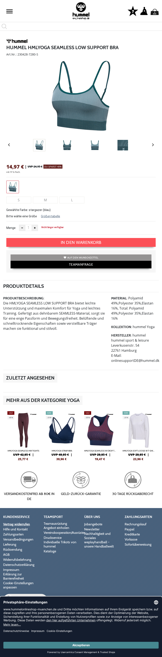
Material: (119, 298)
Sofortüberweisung (138, 544)
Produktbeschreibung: (23, 298)
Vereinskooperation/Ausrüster (64, 533)
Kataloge (50, 551)
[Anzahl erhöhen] (35, 228)
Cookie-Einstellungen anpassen (18, 585)
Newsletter (92, 529)
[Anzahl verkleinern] (22, 228)
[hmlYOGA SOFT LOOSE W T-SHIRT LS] (138, 435)
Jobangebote (93, 524)
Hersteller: (121, 335)
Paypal (129, 529)
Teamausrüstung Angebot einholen (56, 526)
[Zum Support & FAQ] (133, 10)
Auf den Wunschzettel (82, 257)
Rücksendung (12, 550)
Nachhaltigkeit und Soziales (97, 536)
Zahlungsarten (13, 534)
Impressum (11, 570)
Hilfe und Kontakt (15, 529)
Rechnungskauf (135, 524)
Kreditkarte (132, 534)
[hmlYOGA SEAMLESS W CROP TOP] (100, 435)
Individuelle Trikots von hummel (60, 544)
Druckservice (53, 538)
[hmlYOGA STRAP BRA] (62, 435)
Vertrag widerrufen (16, 524)
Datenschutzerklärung (18, 565)
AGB (6, 555)
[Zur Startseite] (81, 11)
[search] (81, 26)
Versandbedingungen (18, 539)
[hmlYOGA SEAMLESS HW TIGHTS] (23, 435)
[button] (9, 11)
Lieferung (9, 544)
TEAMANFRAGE (81, 264)
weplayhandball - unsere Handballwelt (99, 544)
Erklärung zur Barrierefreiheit (13, 576)
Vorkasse (131, 539)
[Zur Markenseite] (16, 41)
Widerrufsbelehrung (17, 560)
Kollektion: (121, 327)
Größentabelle (50, 216)
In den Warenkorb (81, 242)
